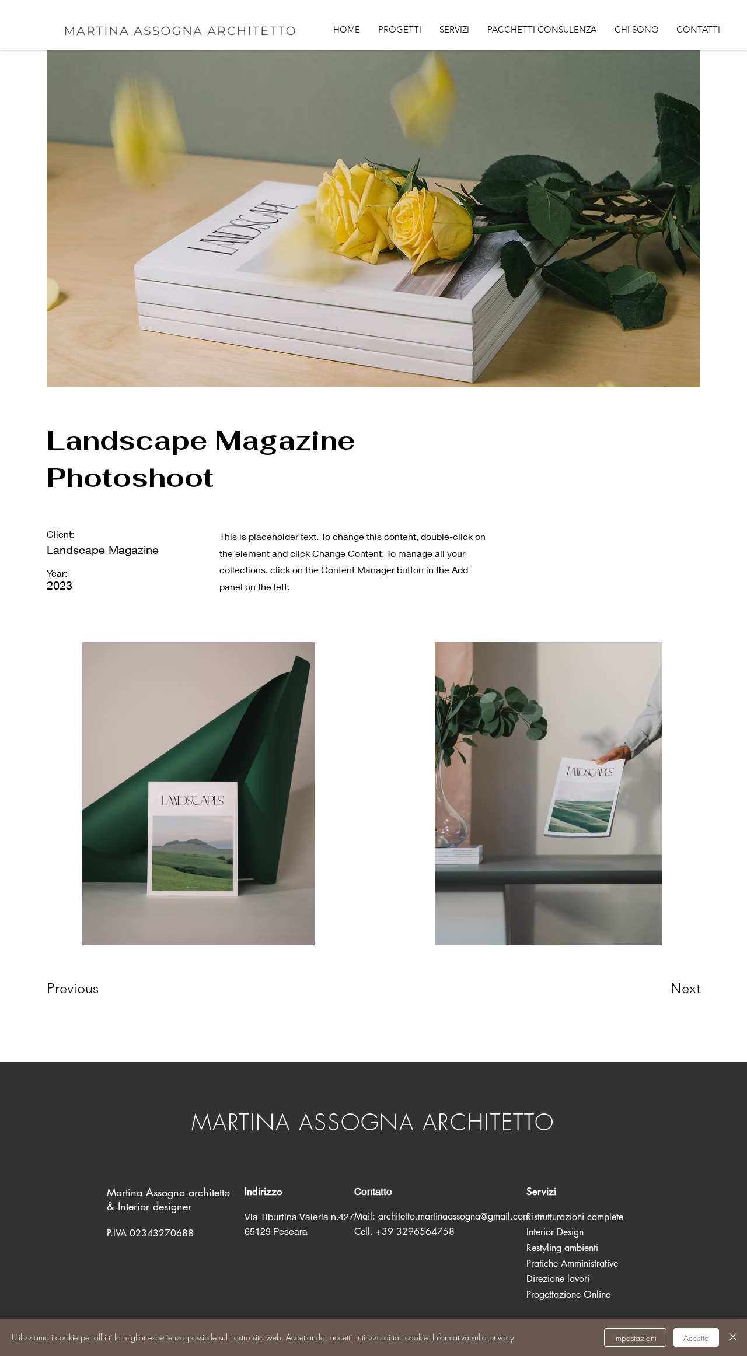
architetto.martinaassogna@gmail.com (454, 1216)
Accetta (696, 1337)
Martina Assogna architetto (170, 1192)
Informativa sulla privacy (473, 1337)
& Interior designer (149, 1206)
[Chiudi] (733, 1337)
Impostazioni (635, 1337)
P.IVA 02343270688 (150, 1233)
